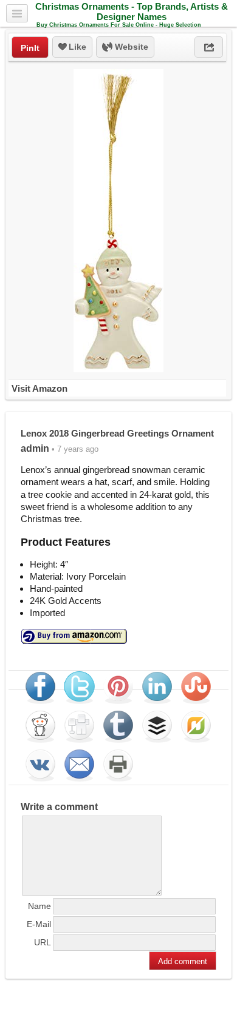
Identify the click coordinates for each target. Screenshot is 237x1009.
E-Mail (39, 924)
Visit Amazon (39, 388)
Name (39, 906)
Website (130, 47)
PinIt (30, 48)
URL (42, 942)
